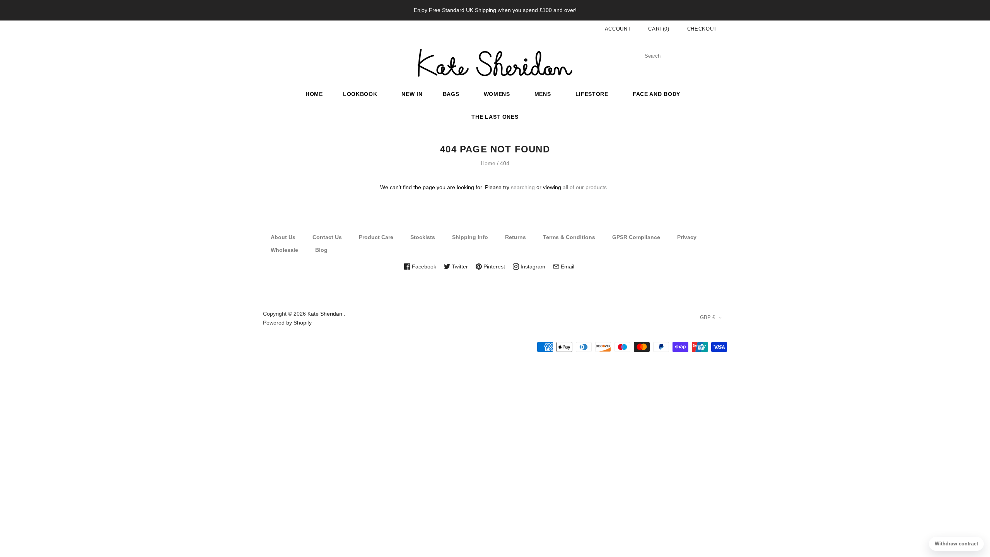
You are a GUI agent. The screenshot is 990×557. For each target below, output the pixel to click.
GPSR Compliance (636, 237)
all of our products (585, 187)
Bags (451, 94)
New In (411, 94)
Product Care (376, 237)
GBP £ (707, 317)
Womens (497, 94)
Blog (321, 250)
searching (523, 187)
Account (618, 29)
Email (566, 266)
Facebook (423, 266)
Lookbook (360, 94)
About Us (283, 237)
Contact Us (327, 237)
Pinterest (493, 266)
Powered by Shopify (287, 323)
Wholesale (284, 250)
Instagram (532, 266)
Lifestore (591, 94)
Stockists (422, 237)
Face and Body (656, 94)
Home (314, 94)
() (658, 29)
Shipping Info (470, 237)
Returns (515, 237)
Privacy (686, 237)
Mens (542, 94)
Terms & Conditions (569, 237)
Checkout (702, 29)
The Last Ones (494, 117)
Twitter (459, 266)
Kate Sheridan (324, 314)
